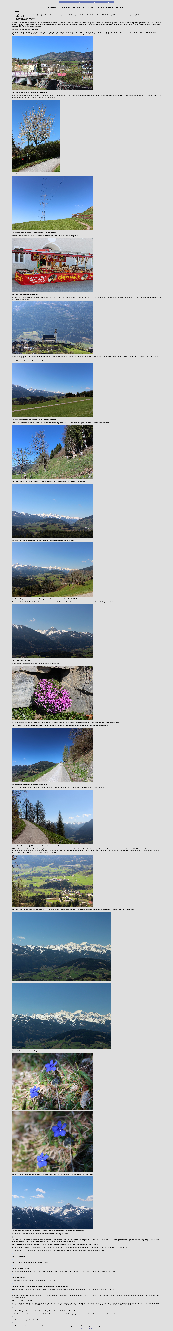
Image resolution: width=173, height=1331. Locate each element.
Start (61, 2)
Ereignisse (98, 2)
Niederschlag (91, 2)
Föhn (85, 2)
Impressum (110, 2)
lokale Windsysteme (78, 2)
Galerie (104, 2)
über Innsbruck (67, 2)
